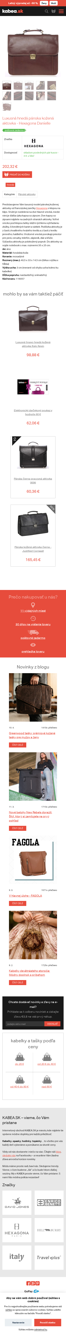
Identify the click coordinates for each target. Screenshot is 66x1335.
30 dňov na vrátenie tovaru (33, 624)
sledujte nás (9, 1155)
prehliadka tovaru (33, 651)
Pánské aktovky (27, 194)
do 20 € (19, 1064)
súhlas (8, 1310)
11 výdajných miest (33, 610)
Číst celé (17, 745)
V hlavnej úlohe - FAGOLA (25, 895)
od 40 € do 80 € (19, 1086)
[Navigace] (60, 11)
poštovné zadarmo (33, 638)
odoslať (52, 1024)
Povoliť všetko (47, 1322)
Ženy (44, 3)
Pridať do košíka (20, 174)
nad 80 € (47, 1086)
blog (58, 1151)
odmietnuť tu (40, 1329)
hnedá (10, 184)
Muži (53, 3)
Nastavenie (18, 1322)
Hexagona (41, 208)
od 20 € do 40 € (46, 1064)
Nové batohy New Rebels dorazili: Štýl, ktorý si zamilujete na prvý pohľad (30, 816)
